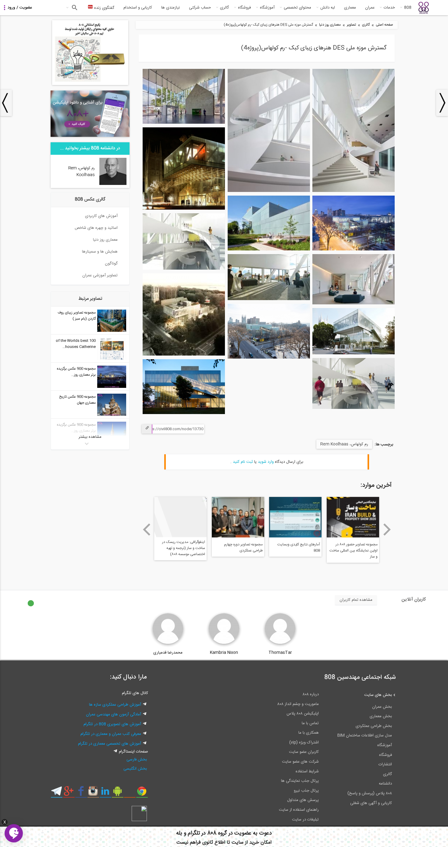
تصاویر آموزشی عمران (100, 275)
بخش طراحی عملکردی (374, 726)
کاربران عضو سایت (304, 752)
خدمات (389, 7)
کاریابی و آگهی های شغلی (371, 803)
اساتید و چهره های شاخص (96, 228)
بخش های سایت (378, 695)
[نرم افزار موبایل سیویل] (117, 793)
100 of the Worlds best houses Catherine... (76, 344)
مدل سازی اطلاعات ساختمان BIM (364, 735)
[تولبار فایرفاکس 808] (129, 793)
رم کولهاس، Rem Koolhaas (344, 444)
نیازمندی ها (170, 7)
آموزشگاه (267, 7)
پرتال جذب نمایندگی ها (300, 781)
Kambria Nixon (224, 652)
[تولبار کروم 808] (142, 793)
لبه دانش (327, 7)
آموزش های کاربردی (101, 216)
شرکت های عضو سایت (300, 761)
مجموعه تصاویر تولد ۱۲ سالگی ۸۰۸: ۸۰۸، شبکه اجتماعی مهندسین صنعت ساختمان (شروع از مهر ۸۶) (181, 551)
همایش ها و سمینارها (100, 251)
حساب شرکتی (200, 7)
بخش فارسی (136, 759)
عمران (370, 7)
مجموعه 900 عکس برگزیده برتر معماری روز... (76, 372)
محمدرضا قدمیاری (168, 652)
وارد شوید (266, 462)
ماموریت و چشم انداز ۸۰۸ (298, 704)
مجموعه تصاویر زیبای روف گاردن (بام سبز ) (77, 316)
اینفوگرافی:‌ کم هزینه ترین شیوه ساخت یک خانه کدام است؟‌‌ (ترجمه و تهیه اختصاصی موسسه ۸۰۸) (296, 551)
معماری (350, 7)
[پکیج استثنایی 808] (90, 84)
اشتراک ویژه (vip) (304, 742)
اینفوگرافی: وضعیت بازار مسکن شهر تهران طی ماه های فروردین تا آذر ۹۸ (353, 548)
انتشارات (385, 764)
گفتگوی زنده (103, 8)
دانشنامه (385, 783)
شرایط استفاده (307, 771)
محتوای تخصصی (297, 7)
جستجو (74, 7)
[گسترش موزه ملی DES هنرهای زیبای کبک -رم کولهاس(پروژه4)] (353, 191)
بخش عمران (382, 706)
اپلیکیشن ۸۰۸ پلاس (302, 713)
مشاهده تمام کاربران (356, 600)
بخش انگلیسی (135, 768)
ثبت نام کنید (243, 462)
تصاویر (351, 25)
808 (407, 7)
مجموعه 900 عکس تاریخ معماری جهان (77, 400)
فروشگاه (244, 7)
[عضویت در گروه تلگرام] (56, 793)
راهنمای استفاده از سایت (299, 809)
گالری (224, 7)
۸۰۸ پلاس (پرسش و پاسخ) (369, 793)
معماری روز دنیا (330, 25)
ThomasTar (280, 652)
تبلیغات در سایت (305, 819)
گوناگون (111, 263)
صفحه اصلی (384, 25)
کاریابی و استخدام (137, 7)
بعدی (387, 529)
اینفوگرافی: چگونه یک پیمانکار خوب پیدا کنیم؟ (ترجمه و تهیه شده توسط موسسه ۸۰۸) (241, 548)
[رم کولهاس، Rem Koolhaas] (112, 184)
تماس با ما (310, 723)
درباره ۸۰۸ (311, 694)
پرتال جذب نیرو (306, 790)
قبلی (146, 529)
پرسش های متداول (303, 800)
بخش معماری (381, 716)
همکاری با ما (308, 732)
